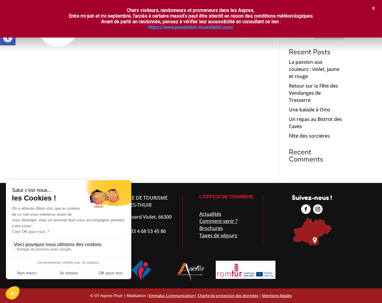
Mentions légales (277, 295)
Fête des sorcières (309, 136)
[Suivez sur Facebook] (306, 209)
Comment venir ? (218, 221)
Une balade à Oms (309, 109)
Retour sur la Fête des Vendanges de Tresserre (313, 93)
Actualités (210, 214)
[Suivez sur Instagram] (318, 209)
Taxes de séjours (218, 235)
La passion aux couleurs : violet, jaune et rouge (314, 69)
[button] (8, 37)
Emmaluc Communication (172, 295)
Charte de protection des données (228, 295)
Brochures (211, 228)
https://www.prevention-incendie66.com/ (191, 27)
